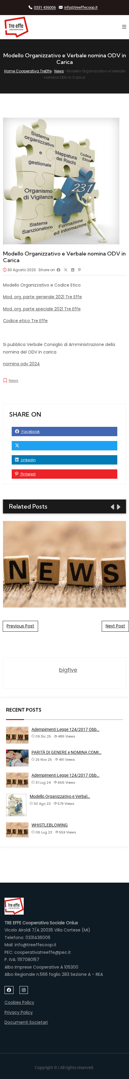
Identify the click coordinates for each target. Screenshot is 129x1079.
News (13, 380)
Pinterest (28, 474)
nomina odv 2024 (21, 364)
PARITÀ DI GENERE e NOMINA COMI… (66, 752)
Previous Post (20, 626)
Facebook (30, 431)
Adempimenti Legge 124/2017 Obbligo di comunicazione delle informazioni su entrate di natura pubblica (64, 564)
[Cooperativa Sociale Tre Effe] (16, 27)
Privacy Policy (18, 1012)
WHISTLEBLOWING (50, 825)
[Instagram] (24, 990)
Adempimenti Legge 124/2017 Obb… (65, 729)
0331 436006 (45, 7)
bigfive (68, 670)
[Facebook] (9, 990)
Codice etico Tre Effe (25, 321)
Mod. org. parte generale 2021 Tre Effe (42, 297)
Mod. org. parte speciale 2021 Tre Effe (42, 309)
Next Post (115, 626)
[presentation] (112, 507)
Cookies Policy (19, 1002)
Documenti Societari (26, 1022)
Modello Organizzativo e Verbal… (60, 796)
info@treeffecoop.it (81, 7)
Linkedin (28, 459)
